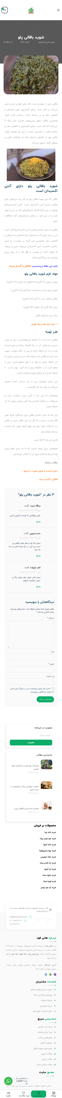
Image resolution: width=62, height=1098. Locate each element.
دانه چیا (15, 954)
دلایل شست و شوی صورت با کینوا (41, 471)
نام (52, 651)
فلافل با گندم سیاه (48, 479)
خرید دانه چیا (50, 832)
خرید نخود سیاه (49, 875)
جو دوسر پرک (33, 954)
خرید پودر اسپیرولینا (47, 850)
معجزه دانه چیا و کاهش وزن (26, 808)
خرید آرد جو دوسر (48, 887)
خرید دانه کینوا (49, 844)
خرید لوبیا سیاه (49, 881)
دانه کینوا (23, 954)
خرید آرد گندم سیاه (48, 862)
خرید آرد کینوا (50, 869)
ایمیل (51, 664)
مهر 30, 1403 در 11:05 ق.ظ (29, 510)
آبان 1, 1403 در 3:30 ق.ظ (30, 572)
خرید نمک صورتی (48, 856)
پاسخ (38, 521)
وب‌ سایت (50, 676)
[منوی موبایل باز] (58, 10)
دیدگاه (50, 618)
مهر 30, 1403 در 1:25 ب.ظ (29, 537)
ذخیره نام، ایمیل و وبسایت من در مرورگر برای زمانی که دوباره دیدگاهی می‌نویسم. (32, 690)
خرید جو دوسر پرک (48, 838)
